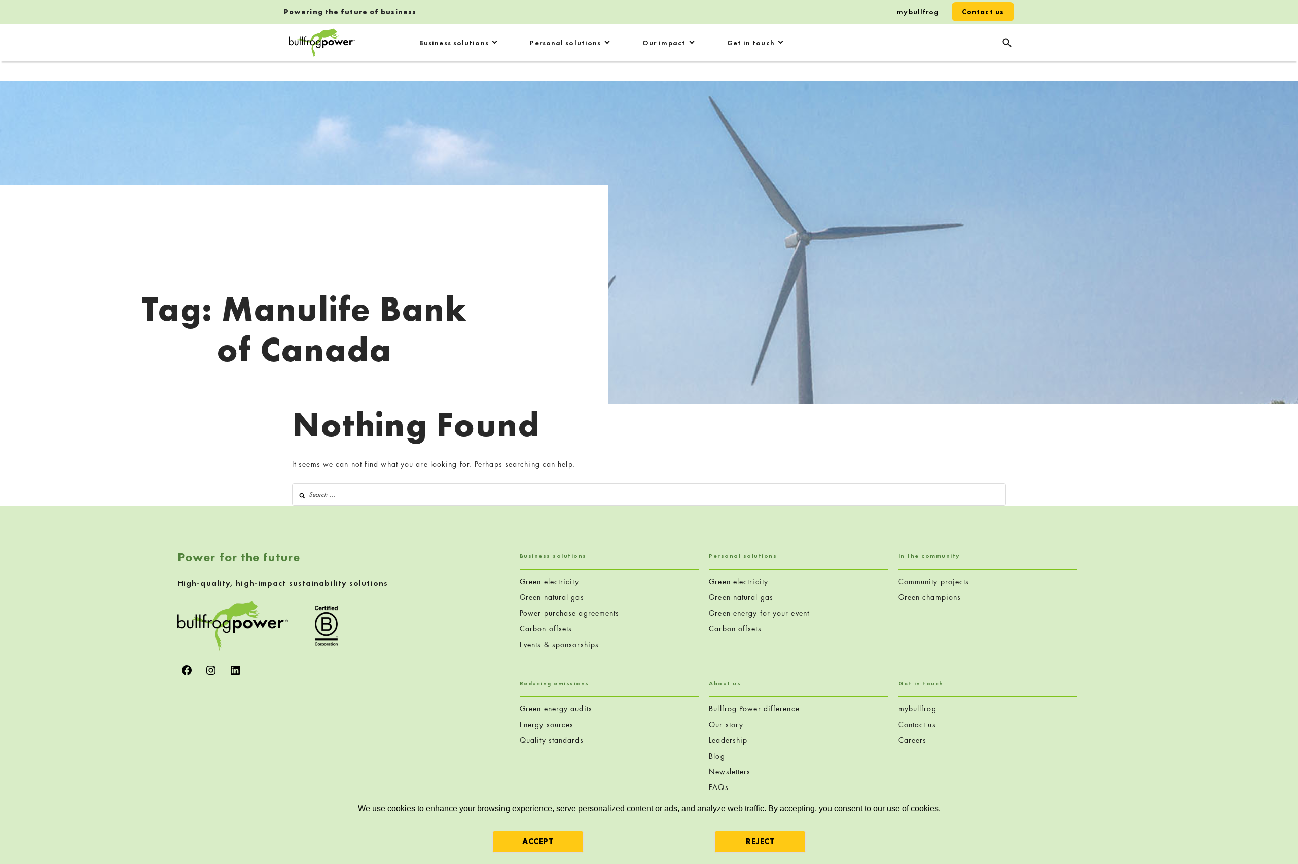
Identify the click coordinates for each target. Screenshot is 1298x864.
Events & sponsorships (559, 644)
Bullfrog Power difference (754, 708)
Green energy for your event (759, 613)
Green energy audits (556, 708)
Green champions (929, 597)
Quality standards (552, 740)
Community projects (933, 581)
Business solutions (454, 42)
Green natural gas (552, 597)
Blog (717, 756)
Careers (912, 740)
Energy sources (546, 724)
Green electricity (549, 581)
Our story (726, 724)
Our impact (664, 42)
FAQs (718, 787)
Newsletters (729, 771)
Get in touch (751, 42)
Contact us (983, 11)
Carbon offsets (546, 628)
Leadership (728, 740)
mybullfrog (918, 11)
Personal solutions (565, 42)
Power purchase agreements (570, 613)
